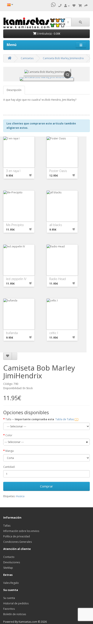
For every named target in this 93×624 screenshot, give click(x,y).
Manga (9, 451)
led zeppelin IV (16, 279)
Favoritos (9, 609)
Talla (40, 419)
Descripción (14, 90)
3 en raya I (13, 171)
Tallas (6, 525)
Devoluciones (11, 562)
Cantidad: (9, 467)
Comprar (46, 486)
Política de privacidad (16, 536)
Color (8, 435)
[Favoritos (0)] (73, 6)
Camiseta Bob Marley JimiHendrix (63, 58)
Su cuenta (9, 598)
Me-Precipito (15, 225)
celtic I (53, 333)
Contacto (8, 557)
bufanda (12, 333)
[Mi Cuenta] (67, 6)
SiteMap (8, 568)
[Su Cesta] (80, 6)
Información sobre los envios (21, 531)
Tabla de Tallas (65, 419)
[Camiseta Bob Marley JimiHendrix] (46, 79)
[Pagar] (86, 6)
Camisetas (27, 58)
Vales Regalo (11, 583)
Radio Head (57, 279)
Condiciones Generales (17, 542)
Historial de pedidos (16, 603)
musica (20, 496)
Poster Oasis (58, 171)
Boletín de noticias (14, 614)
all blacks (55, 225)
